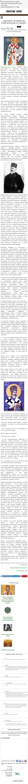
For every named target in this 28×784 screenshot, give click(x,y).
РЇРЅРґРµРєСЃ (23, 761)
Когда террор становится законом (8, 635)
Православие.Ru (5, 1)
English (16, 3)
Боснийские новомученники (8, 650)
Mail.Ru (25, 761)
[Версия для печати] (12, 28)
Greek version (4, 5)
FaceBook (17, 761)
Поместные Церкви (14, 1)
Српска (20, 3)
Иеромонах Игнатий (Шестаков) (18, 567)
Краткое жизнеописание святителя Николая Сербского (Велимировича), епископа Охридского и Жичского (8, 600)
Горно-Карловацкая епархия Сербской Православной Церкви (7, 618)
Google (2, 763)
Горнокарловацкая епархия (8, 67)
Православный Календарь (7, 3)
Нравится (3, 28)
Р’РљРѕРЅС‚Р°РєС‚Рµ (20, 761)
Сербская (14, 11)
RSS (5, 7)
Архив (2, 7)
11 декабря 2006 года (21, 570)
